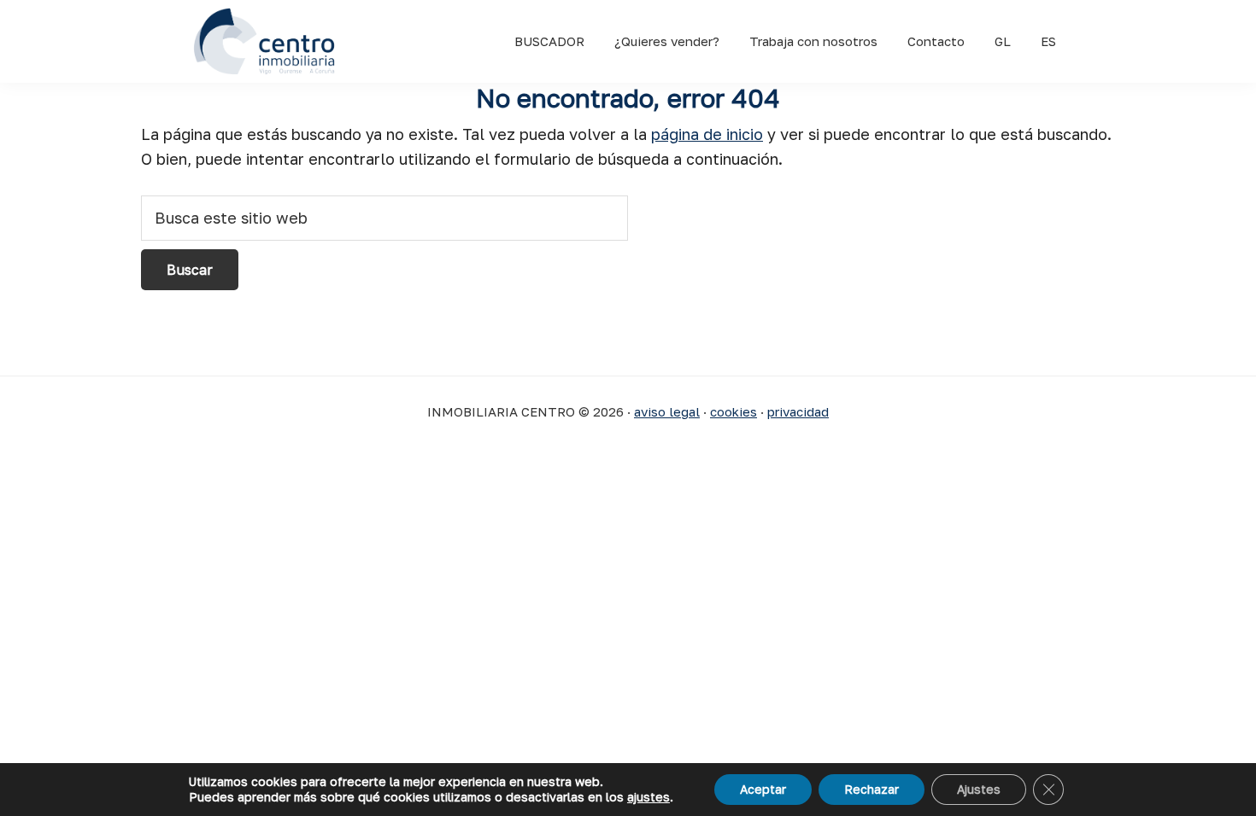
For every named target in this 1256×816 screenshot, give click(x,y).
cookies (733, 411)
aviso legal (667, 411)
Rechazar (871, 789)
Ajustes (979, 789)
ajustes (648, 797)
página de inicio (707, 134)
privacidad (798, 411)
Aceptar (763, 789)
